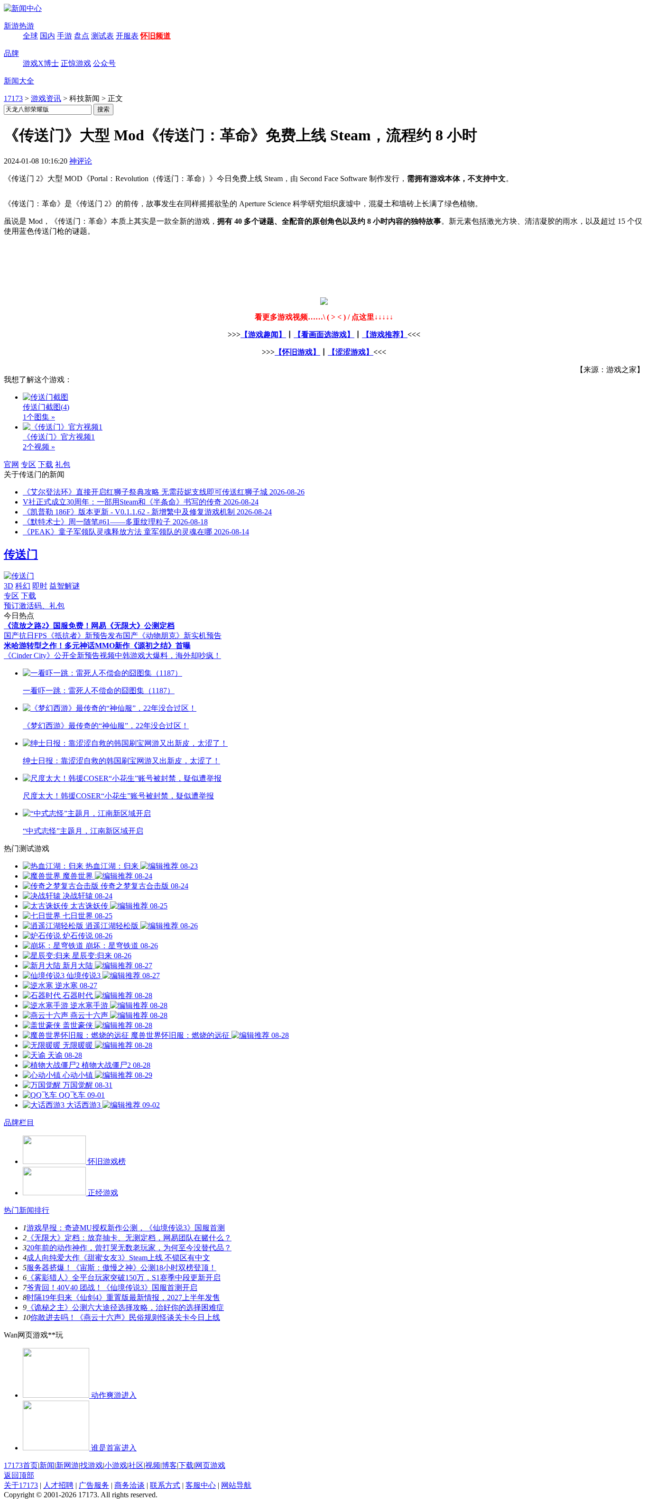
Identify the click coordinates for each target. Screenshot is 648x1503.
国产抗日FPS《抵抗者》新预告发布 (63, 636)
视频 (152, 1465)
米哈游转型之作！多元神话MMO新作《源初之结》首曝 (97, 646)
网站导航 (236, 1485)
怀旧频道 (155, 36)
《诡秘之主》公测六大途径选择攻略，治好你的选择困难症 (125, 1307)
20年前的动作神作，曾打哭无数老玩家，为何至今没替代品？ (129, 1248)
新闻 (47, 1465)
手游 (64, 36)
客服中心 (200, 1485)
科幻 (22, 586)
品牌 (11, 53)
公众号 (104, 63)
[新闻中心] (23, 8)
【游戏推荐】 (384, 334)
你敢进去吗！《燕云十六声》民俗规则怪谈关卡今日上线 (125, 1317)
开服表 (127, 36)
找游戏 (91, 1465)
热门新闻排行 (26, 1210)
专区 (28, 464)
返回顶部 (19, 1475)
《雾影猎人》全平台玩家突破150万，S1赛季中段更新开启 (124, 1278)
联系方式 (165, 1485)
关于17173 (21, 1485)
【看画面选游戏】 (324, 334)
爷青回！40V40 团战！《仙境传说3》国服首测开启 (112, 1287)
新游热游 (19, 26)
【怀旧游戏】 (297, 352)
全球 (30, 36)
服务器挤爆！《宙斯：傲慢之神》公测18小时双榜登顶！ (121, 1268)
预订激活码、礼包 (34, 606)
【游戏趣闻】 (263, 334)
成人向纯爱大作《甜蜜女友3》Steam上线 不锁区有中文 (118, 1258)
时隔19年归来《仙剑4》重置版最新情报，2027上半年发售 (123, 1297)
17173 (13, 98)
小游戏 (115, 1465)
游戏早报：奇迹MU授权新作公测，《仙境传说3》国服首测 (126, 1228)
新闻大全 (19, 81)
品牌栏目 (19, 1122)
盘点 (81, 36)
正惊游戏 (76, 63)
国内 (47, 36)
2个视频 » (39, 447)
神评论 (80, 161)
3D (8, 586)
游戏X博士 (41, 63)
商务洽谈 (129, 1485)
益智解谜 (64, 586)
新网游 (67, 1465)
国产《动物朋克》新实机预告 (172, 636)
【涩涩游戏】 (350, 352)
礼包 (62, 464)
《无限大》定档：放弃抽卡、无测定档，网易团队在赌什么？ (129, 1238)
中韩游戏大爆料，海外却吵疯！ (168, 655)
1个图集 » (39, 417)
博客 (169, 1465)
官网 (11, 464)
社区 (136, 1465)
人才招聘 (58, 1485)
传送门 (21, 554)
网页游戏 (210, 1465)
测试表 (102, 36)
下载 (45, 464)
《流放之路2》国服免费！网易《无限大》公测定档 (89, 626)
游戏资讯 (46, 98)
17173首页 (21, 1465)
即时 (39, 586)
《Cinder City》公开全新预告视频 (59, 655)
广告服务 (94, 1485)
